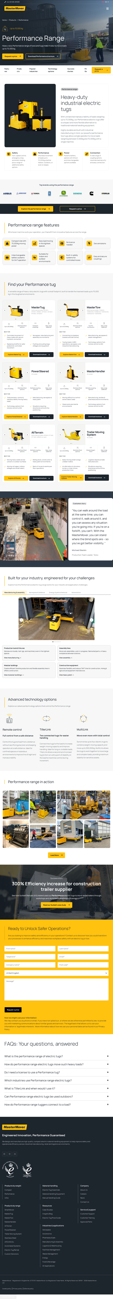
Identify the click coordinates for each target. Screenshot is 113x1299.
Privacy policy (17, 1289)
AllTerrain (8, 1226)
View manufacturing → (12, 658)
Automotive (47, 1234)
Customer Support (87, 1214)
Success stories (70, 70)
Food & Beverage (48, 1262)
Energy (45, 1258)
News (82, 1198)
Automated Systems (12, 1246)
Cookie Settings (8, 1296)
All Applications (48, 1266)
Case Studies (47, 1210)
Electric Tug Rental (12, 1250)
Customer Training (87, 1218)
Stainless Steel (10, 1238)
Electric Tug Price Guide (51, 1218)
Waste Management (50, 1254)
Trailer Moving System (13, 1234)
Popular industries (33, 70)
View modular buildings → (14, 675)
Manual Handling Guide (51, 1198)
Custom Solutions (12, 1254)
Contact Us (84, 1202)
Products (12, 20)
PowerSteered (10, 1230)
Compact (8, 1190)
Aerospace (46, 1230)
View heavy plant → (66, 675)
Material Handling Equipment (53, 1194)
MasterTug (9, 1214)
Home (4, 20)
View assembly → (65, 658)
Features (6, 70)
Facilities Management (51, 1250)
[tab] (14, 592)
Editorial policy (29, 1289)
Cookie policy (6, 1289)
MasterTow (9, 1218)
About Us (84, 1190)
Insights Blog (47, 1214)
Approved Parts (86, 1222)
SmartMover (9, 1210)
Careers (83, 1194)
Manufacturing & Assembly (52, 1242)
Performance (9, 1194)
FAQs (86, 70)
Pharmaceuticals (48, 1238)
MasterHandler (10, 1222)
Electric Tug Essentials (51, 1190)
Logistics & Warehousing (51, 1246)
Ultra (6, 1198)
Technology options (52, 70)
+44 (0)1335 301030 (13, 2)
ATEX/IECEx (9, 1242)
